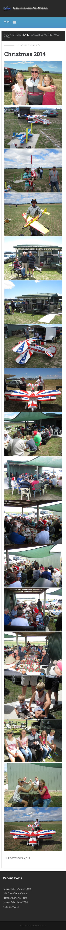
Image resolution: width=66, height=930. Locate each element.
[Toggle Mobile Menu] (14, 22)
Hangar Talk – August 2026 (17, 888)
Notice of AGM (11, 906)
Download (8, 64)
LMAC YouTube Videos (15, 893)
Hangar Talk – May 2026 (15, 902)
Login (6, 21)
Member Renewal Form (15, 897)
